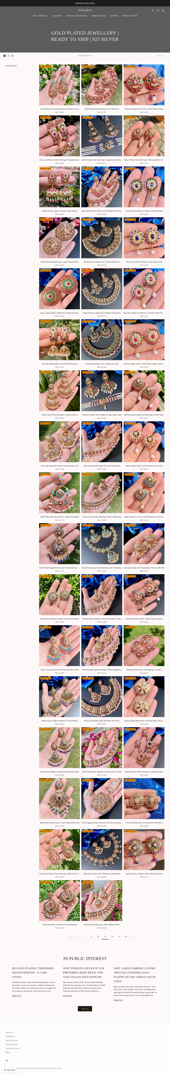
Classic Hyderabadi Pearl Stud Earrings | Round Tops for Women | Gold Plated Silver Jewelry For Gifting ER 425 (144, 721)
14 (126, 937)
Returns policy (12, 1040)
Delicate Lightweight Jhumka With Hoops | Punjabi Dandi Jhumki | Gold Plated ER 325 (59, 364)
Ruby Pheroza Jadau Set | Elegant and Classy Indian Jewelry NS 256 (102, 313)
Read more (16, 996)
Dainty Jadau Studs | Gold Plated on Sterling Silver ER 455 (144, 466)
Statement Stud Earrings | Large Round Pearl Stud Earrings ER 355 (59, 262)
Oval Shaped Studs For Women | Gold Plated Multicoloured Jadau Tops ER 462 (144, 211)
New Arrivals (40, 16)
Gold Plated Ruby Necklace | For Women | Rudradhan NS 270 (102, 109)
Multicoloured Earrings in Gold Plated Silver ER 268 (59, 823)
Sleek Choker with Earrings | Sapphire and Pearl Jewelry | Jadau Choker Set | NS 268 (102, 160)
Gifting (114, 16)
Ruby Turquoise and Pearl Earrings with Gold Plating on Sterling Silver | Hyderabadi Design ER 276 (59, 670)
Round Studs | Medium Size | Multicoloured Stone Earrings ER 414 (144, 874)
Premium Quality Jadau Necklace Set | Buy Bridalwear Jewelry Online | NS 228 (101, 721)
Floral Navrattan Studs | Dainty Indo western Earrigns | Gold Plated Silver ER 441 (144, 619)
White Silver (98, 16)
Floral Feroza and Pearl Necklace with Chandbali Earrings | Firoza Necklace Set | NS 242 (102, 568)
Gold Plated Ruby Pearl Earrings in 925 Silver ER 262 (59, 874)
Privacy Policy (11, 1044)
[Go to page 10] (70, 936)
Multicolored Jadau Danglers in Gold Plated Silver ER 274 (60, 721)
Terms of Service (13, 1048)
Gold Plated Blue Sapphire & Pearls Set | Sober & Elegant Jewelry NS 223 (101, 772)
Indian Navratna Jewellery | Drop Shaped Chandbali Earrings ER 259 (59, 924)
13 (119, 937)
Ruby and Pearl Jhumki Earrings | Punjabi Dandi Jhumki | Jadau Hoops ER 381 (59, 160)
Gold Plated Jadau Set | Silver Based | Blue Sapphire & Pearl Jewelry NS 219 (102, 924)
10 (98, 937)
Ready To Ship (129, 16)
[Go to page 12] (133, 936)
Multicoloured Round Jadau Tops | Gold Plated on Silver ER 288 (59, 619)
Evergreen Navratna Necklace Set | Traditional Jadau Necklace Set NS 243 (102, 517)
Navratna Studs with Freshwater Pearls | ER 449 (144, 568)
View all (85, 1009)
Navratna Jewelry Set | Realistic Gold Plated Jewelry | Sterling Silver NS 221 (101, 874)
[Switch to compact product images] (12, 56)
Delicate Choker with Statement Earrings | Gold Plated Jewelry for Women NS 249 (102, 415)
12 (112, 937)
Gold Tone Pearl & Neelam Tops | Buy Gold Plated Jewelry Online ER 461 (144, 262)
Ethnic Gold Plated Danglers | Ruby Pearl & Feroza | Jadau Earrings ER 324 (59, 415)
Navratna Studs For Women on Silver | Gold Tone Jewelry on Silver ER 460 (144, 313)
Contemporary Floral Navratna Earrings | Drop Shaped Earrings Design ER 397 (59, 109)
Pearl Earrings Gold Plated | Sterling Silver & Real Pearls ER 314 (59, 466)
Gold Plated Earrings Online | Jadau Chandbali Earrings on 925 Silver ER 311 (59, 517)
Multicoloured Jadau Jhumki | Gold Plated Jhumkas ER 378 (59, 211)
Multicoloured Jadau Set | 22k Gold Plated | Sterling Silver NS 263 (102, 262)
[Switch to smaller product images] (8, 56)
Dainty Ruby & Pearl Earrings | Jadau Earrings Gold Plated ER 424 (144, 772)
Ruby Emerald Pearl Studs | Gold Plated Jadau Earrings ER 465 (144, 109)
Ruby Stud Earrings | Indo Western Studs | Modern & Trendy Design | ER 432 (144, 670)
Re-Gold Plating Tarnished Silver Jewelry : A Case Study (33, 972)
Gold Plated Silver (76, 16)
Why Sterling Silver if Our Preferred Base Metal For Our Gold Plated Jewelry (83, 972)
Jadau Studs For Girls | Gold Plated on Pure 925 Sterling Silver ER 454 (144, 517)
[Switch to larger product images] (4, 56)
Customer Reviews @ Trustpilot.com (85, 3)
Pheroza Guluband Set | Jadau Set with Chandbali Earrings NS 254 (101, 364)
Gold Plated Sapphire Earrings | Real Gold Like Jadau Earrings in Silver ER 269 (59, 772)
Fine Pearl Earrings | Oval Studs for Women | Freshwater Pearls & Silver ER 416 (144, 823)
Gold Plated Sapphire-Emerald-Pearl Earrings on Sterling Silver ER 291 (59, 568)
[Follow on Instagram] (7, 1061)
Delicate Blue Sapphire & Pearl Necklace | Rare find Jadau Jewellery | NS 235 (101, 619)
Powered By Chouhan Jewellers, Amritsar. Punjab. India (40, 1068)
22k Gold (57, 16)
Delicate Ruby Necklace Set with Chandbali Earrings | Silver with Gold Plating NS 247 (102, 466)
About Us (9, 1032)
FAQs (8, 1052)
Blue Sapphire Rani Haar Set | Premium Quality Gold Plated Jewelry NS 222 (101, 823)
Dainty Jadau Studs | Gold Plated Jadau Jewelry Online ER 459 (144, 364)
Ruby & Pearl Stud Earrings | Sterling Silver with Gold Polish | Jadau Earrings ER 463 (144, 160)
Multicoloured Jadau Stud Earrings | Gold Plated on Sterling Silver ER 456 (144, 415)
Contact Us (10, 1036)
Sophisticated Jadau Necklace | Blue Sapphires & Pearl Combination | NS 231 (101, 670)
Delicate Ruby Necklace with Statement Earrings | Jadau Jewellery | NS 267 (102, 211)
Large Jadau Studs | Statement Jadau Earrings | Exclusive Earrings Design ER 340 (59, 313)
